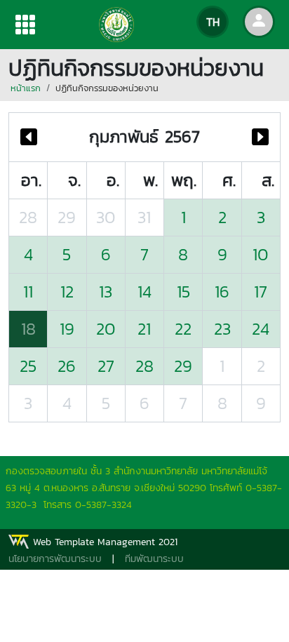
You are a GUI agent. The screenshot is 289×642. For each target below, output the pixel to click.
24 (260, 328)
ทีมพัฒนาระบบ (154, 558)
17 (260, 291)
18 (28, 328)
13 (105, 291)
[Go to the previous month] (28, 137)
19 (67, 328)
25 (28, 366)
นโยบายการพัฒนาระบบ (55, 558)
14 (144, 291)
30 (106, 217)
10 (261, 254)
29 (67, 217)
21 (144, 328)
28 (28, 217)
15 (183, 291)
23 (222, 328)
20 (106, 328)
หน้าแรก (26, 88)
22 (183, 328)
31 (144, 217)
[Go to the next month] (260, 137)
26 (67, 366)
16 (222, 291)
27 (106, 366)
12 (67, 291)
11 (28, 291)
